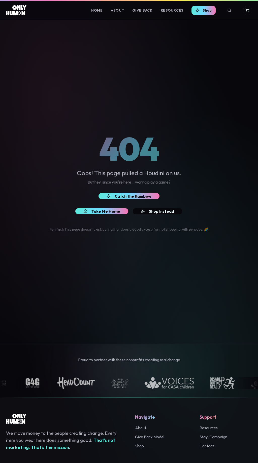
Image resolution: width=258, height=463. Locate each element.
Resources (172, 10)
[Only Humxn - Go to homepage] (16, 10)
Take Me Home (105, 211)
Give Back (142, 10)
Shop (207, 10)
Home (97, 10)
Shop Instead (161, 211)
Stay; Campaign (213, 436)
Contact (207, 445)
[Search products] (229, 10)
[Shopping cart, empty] (247, 10)
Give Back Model (149, 436)
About (117, 10)
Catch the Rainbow (133, 196)
